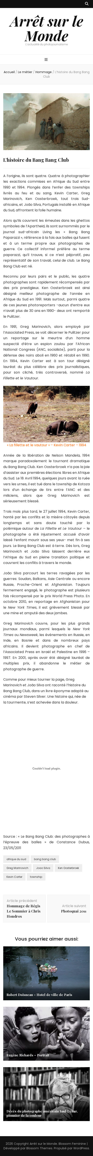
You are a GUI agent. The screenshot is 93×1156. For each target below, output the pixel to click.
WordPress (81, 1148)
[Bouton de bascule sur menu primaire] (47, 60)
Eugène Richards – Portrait (27, 1055)
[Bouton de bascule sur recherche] (86, 4)
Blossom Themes (39, 1148)
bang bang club (45, 859)
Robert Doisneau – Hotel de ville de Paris (39, 995)
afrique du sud (16, 859)
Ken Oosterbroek (68, 868)
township (36, 877)
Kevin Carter (14, 877)
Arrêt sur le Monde (46, 28)
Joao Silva (43, 868)
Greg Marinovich (17, 868)
